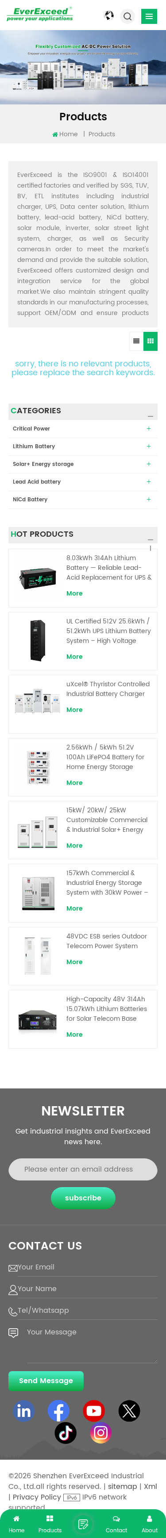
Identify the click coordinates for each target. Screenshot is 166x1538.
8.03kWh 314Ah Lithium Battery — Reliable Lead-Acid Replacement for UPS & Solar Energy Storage (108, 568)
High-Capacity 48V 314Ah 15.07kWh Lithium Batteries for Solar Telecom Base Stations (106, 1009)
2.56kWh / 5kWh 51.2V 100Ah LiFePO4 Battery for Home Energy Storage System (105, 757)
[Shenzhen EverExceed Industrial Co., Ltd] (40, 13)
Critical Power (31, 429)
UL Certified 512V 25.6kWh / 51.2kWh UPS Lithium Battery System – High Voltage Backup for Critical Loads (108, 631)
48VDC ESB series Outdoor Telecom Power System (106, 941)
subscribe (83, 1198)
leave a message (83, 1524)
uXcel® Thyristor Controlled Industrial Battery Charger (108, 689)
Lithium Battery (34, 446)
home (68, 134)
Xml (150, 1486)
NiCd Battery (30, 500)
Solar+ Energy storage (43, 464)
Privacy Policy (37, 1497)
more (74, 593)
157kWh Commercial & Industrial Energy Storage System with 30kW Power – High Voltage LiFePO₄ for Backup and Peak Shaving (107, 883)
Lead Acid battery (37, 482)
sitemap (122, 1486)
